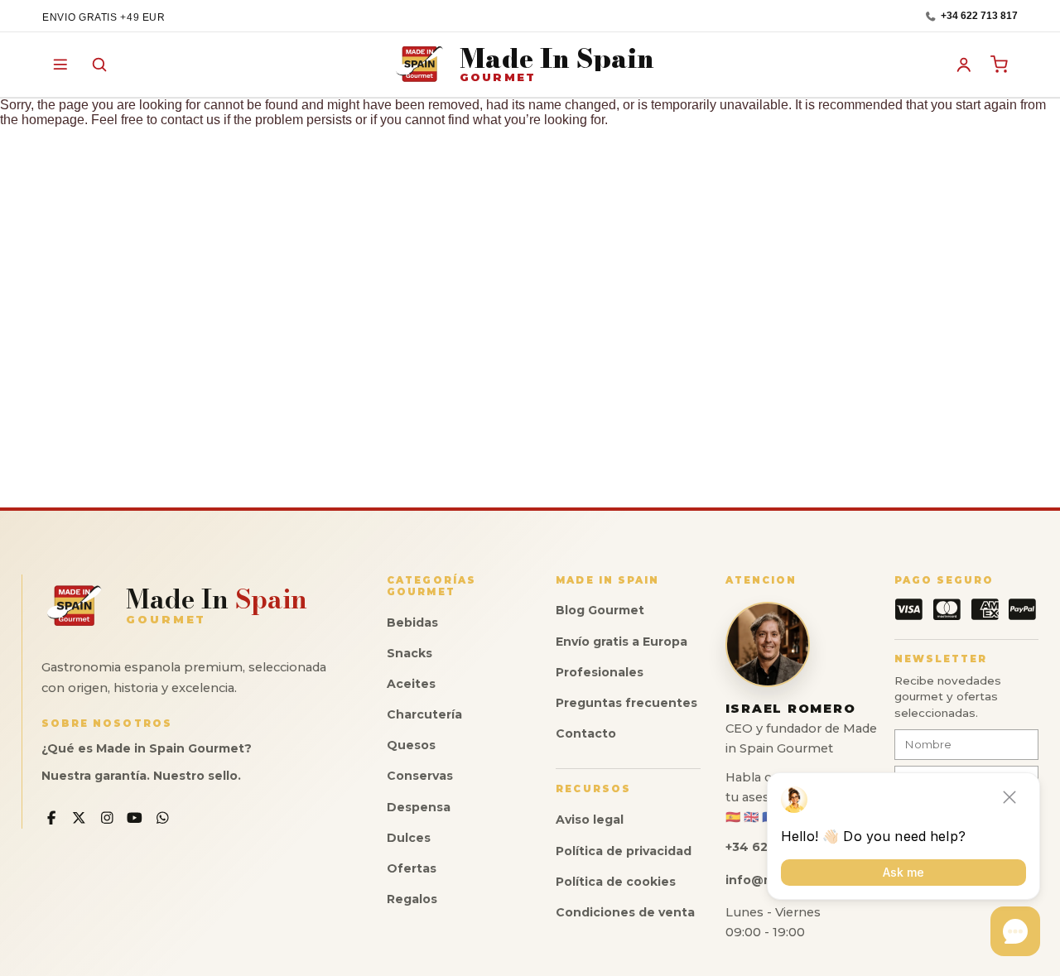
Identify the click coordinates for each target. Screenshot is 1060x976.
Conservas (420, 775)
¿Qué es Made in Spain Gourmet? (146, 748)
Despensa (418, 807)
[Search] (99, 64)
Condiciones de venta (625, 912)
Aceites (411, 683)
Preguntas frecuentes (626, 702)
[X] (79, 818)
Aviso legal (590, 819)
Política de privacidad (623, 851)
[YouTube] (135, 818)
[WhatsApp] (162, 818)
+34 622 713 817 (979, 16)
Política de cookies (616, 881)
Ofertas (411, 868)
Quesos (411, 745)
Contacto (586, 733)
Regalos (412, 899)
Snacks (409, 653)
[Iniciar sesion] (964, 64)
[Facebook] (51, 818)
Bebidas (412, 622)
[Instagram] (107, 818)
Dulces (409, 837)
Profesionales (599, 672)
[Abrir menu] (60, 64)
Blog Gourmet (600, 610)
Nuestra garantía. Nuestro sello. (141, 775)
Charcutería (424, 714)
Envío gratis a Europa (621, 641)
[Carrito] (999, 64)
